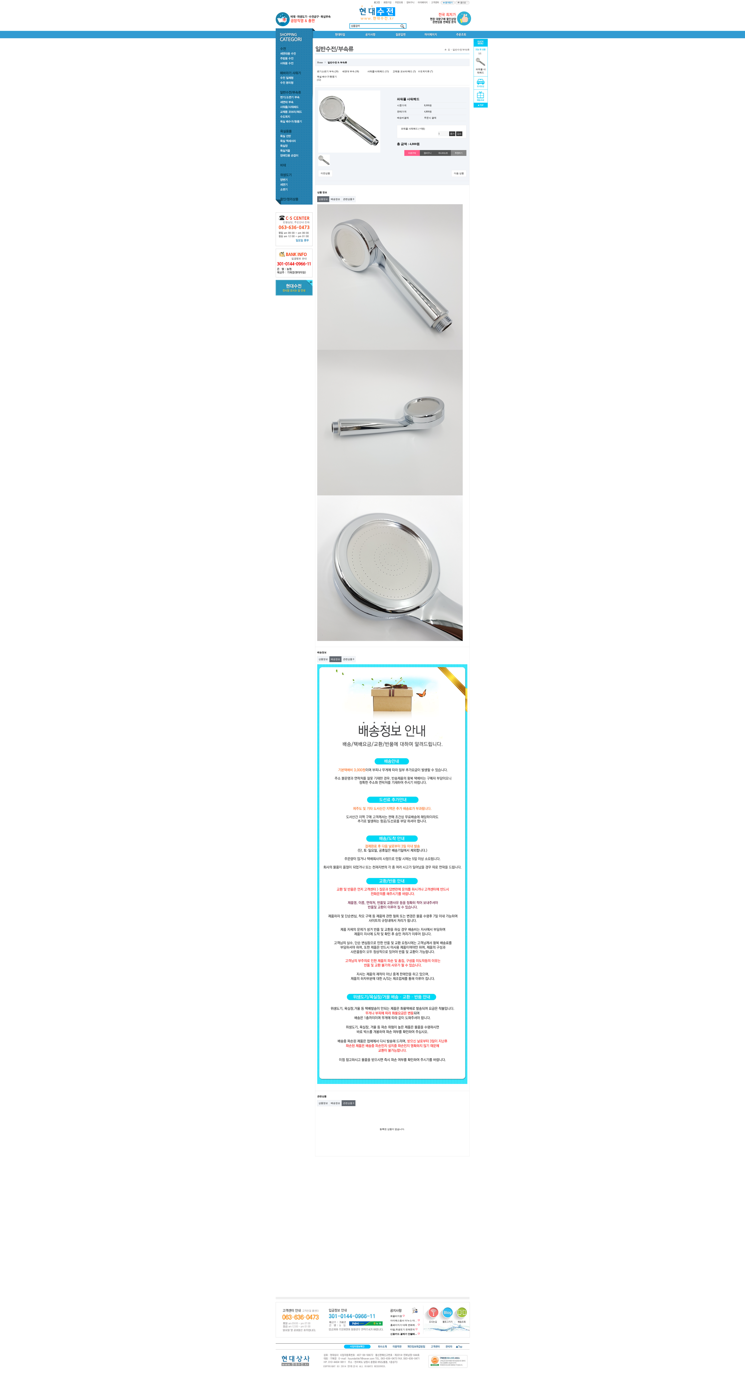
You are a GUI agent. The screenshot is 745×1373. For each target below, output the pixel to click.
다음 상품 (459, 173)
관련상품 (348, 199)
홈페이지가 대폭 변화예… (403, 1325)
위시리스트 (443, 153)
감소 (459, 133)
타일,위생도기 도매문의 (402, 1329)
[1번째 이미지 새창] (324, 156)
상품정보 (323, 199)
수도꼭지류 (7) (425, 71)
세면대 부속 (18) (350, 71)
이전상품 (325, 173)
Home (320, 62)
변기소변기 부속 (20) (327, 71)
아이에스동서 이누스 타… (403, 1320)
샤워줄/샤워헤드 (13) (378, 71)
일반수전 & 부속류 (337, 62)
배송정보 (335, 199)
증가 (452, 133)
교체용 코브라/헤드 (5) (404, 71)
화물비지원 (396, 1316)
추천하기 (458, 153)
